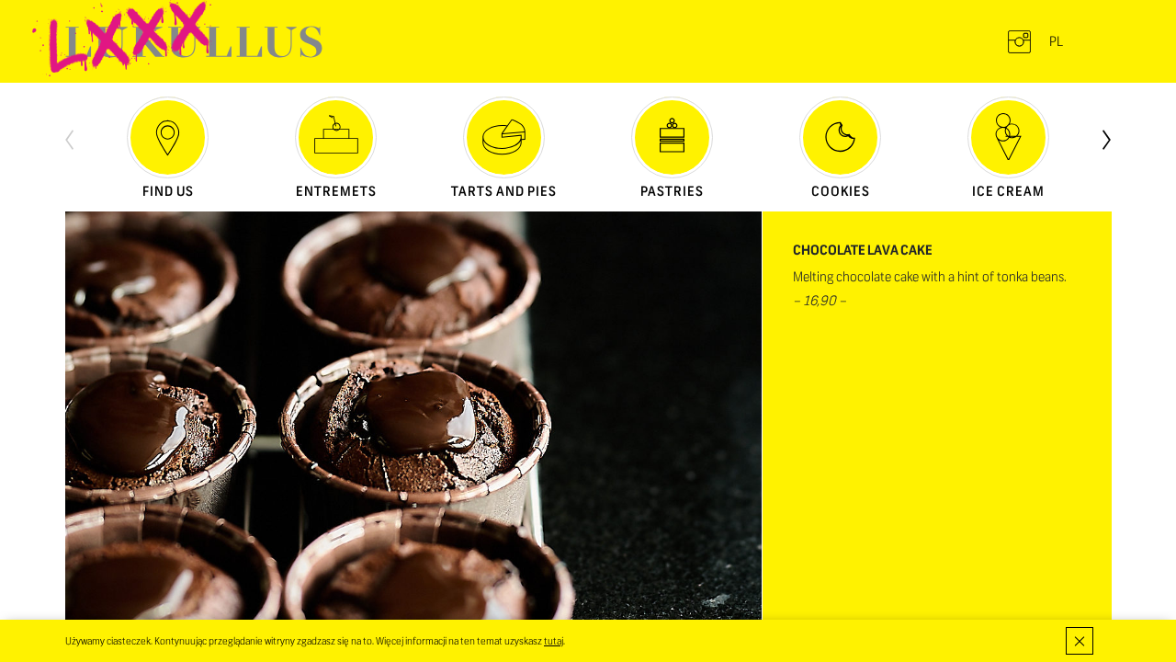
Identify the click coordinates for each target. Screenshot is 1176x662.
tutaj (553, 640)
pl (1056, 41)
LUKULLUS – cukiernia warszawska (193, 42)
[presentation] (69, 138)
